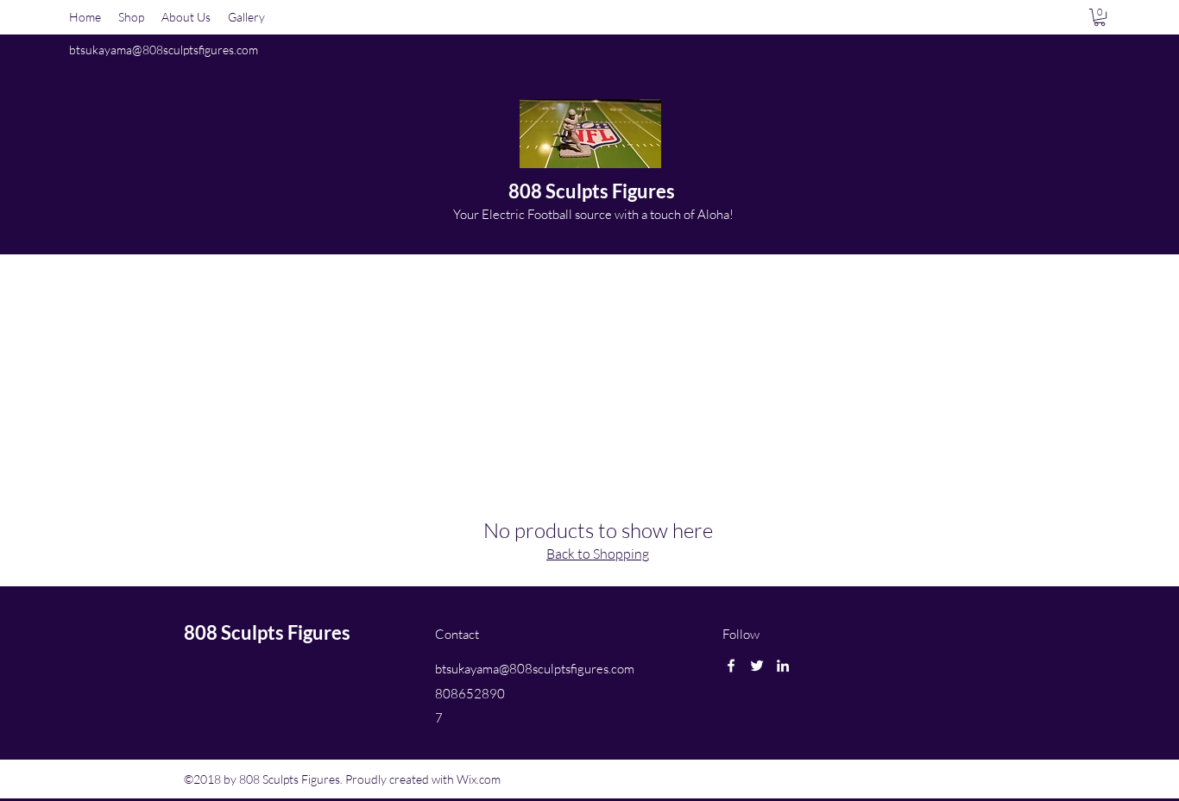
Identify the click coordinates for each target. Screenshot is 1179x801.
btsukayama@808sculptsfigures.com (163, 49)
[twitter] (757, 665)
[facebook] (731, 665)
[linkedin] (782, 665)
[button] (1099, 17)
